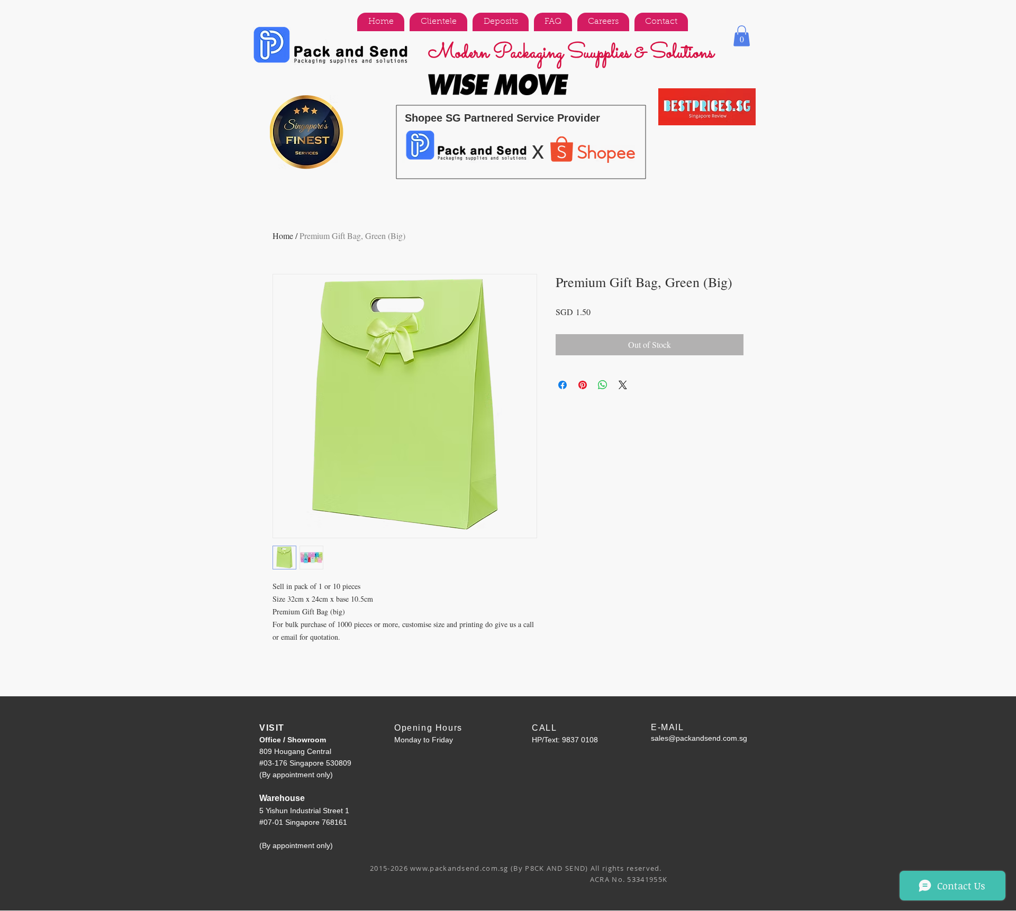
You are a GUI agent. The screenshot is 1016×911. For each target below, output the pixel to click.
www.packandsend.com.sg (459, 868)
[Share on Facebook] (562, 385)
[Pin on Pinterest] (582, 385)
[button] (741, 35)
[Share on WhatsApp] (602, 385)
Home (283, 235)
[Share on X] (622, 385)
